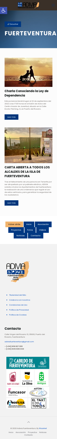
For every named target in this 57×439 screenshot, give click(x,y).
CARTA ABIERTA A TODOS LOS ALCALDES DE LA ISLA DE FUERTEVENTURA (27, 171)
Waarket (43, 428)
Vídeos (42, 230)
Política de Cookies (18, 315)
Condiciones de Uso (18, 305)
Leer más (11, 117)
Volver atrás (14, 224)
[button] (3, 10)
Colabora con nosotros (19, 300)
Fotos (30, 230)
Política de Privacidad (19, 310)
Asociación (43, 224)
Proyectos (16, 230)
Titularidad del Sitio (17, 295)
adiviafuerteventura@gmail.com (19, 341)
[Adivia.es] (28, 5)
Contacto (36, 235)
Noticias (20, 235)
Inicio (29, 224)
